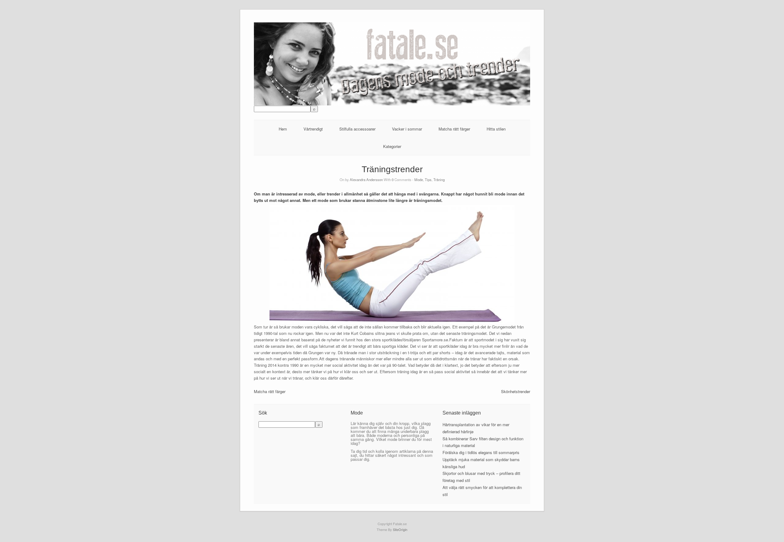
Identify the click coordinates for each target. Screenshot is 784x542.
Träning (439, 179)
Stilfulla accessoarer (357, 129)
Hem (283, 129)
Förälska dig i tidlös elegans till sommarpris (481, 452)
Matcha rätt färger (454, 129)
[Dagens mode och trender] (392, 104)
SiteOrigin (400, 529)
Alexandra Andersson (366, 179)
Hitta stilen (496, 129)
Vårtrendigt (313, 129)
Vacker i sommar (407, 129)
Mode (418, 179)
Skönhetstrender (515, 391)
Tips (428, 179)
